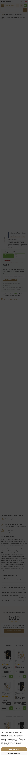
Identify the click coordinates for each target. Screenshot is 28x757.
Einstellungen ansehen (14, 753)
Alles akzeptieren (14, 749)
